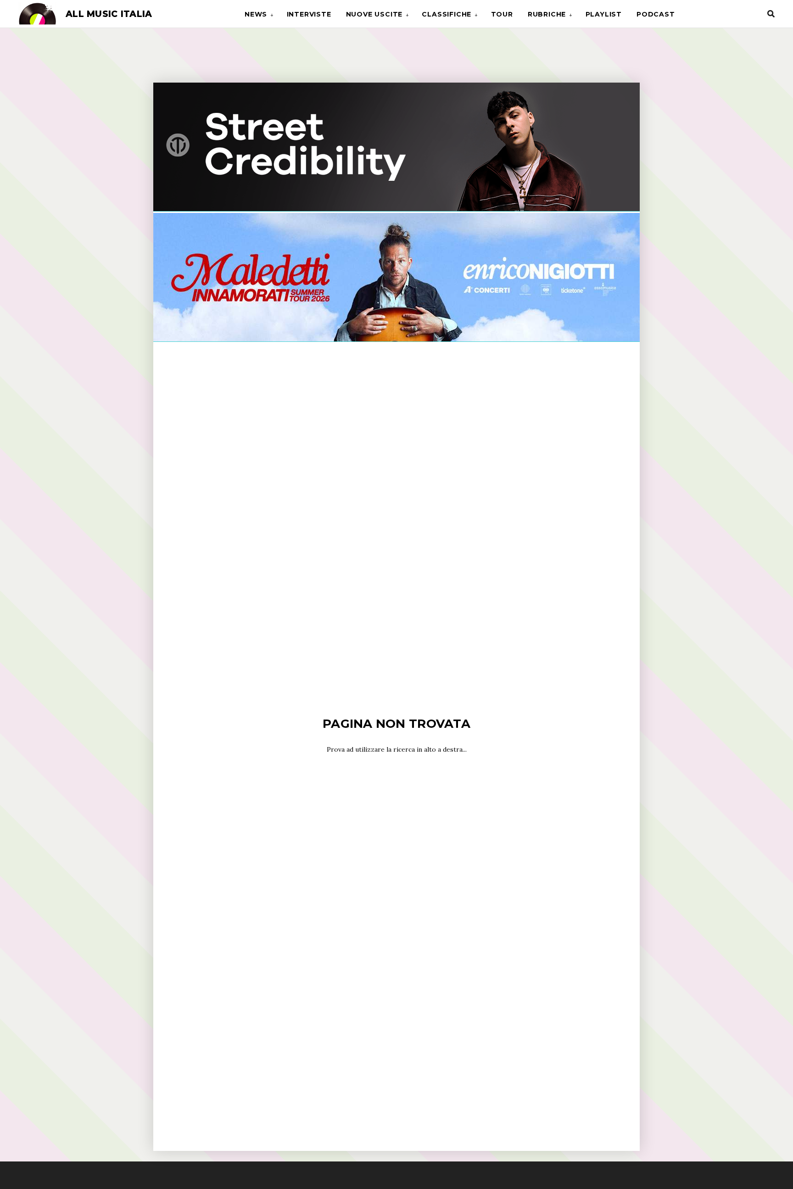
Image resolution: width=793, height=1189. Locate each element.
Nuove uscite (374, 14)
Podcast (656, 14)
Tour (502, 14)
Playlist (604, 14)
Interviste (309, 14)
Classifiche (446, 14)
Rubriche (547, 14)
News (256, 14)
